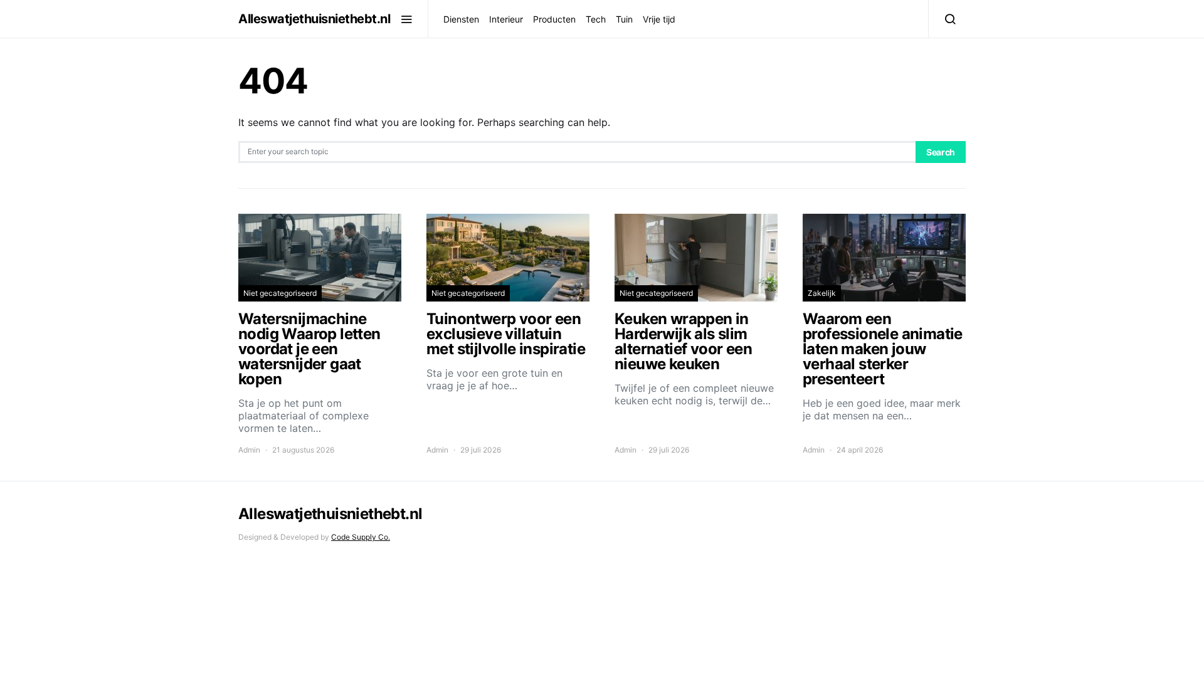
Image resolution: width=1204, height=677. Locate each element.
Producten (554, 19)
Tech (596, 19)
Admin (249, 449)
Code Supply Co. (360, 537)
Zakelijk (822, 293)
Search (940, 152)
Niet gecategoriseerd (280, 293)
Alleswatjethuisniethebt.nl (314, 18)
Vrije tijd (659, 19)
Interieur (506, 19)
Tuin (624, 19)
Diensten (461, 19)
